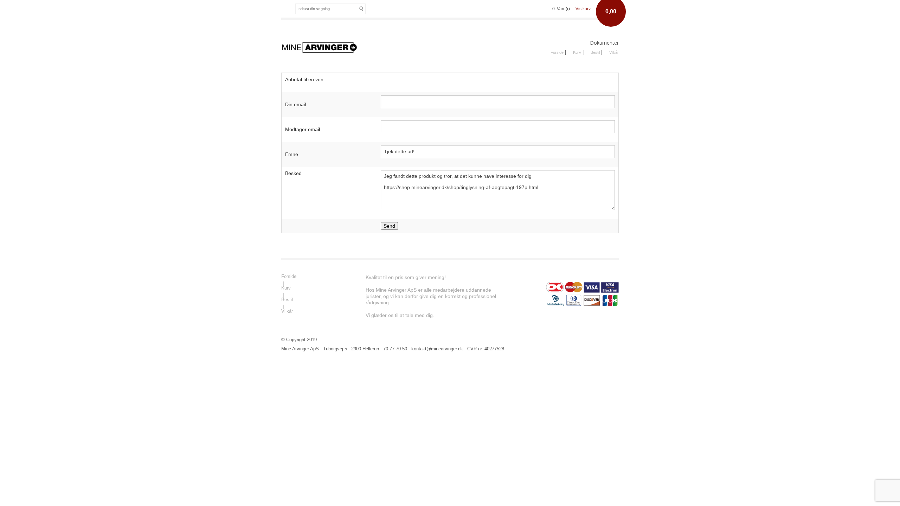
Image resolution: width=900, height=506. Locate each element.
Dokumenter (604, 42)
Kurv (577, 52)
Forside (557, 52)
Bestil (595, 52)
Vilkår (614, 52)
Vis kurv (583, 8)
